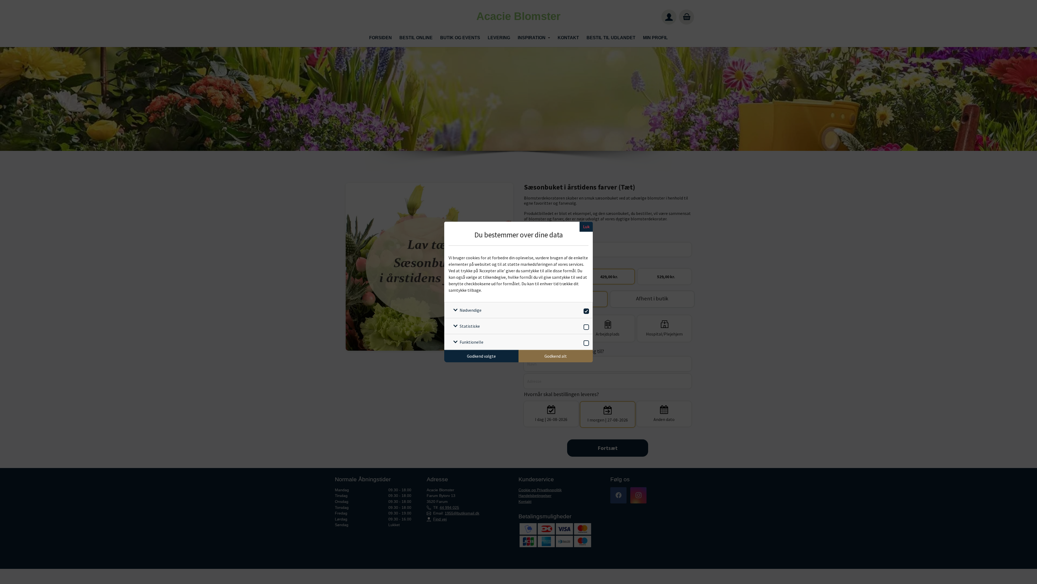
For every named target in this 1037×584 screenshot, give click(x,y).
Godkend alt (555, 356)
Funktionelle (471, 342)
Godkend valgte (481, 356)
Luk (586, 226)
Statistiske (470, 326)
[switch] (585, 310)
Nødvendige (471, 310)
